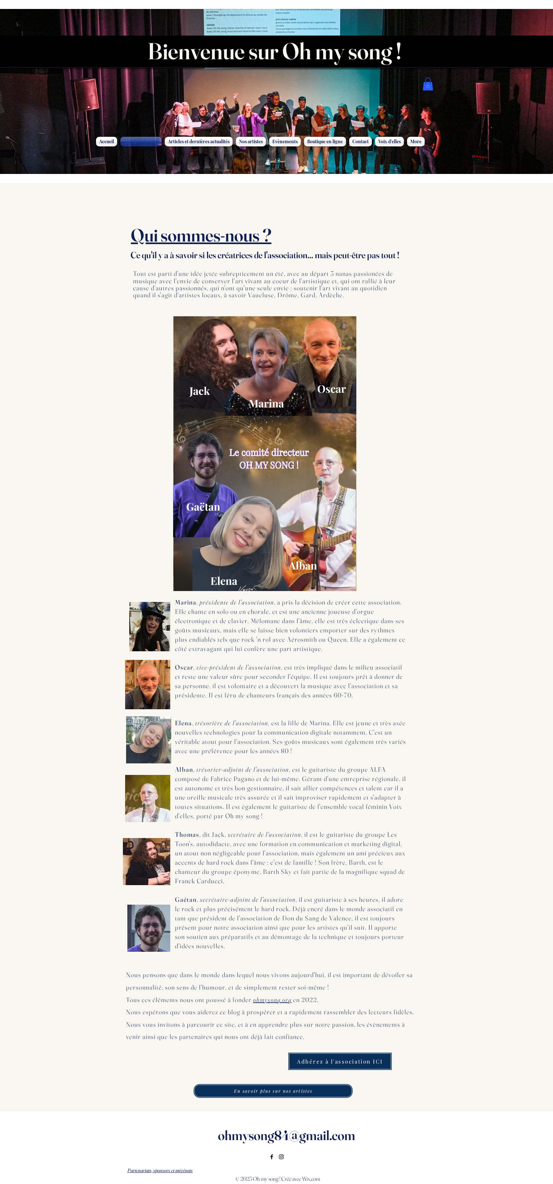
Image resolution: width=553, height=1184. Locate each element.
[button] (427, 84)
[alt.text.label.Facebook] (271, 1157)
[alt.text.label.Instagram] (281, 1157)
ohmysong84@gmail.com (286, 1135)
